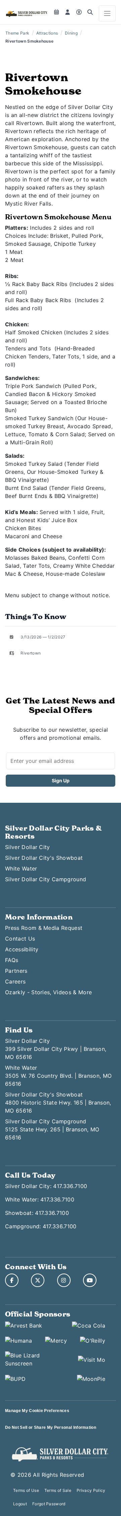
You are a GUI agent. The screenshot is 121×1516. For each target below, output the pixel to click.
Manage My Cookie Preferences (37, 1410)
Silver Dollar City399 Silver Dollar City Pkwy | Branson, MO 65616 (55, 1048)
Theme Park (17, 33)
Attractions (47, 33)
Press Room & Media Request (43, 927)
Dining (71, 33)
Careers (15, 981)
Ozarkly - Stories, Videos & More (48, 992)
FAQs (11, 960)
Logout (20, 1503)
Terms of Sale (57, 1490)
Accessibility (21, 949)
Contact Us (20, 938)
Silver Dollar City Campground (45, 879)
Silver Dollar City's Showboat (44, 857)
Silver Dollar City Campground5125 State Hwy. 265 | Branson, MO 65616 (52, 1129)
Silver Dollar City (27, 847)
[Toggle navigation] (107, 13)
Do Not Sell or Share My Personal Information (50, 1427)
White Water (21, 868)
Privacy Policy (91, 1490)
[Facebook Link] (11, 1280)
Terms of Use (26, 1490)
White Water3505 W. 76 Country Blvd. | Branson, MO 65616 (58, 1075)
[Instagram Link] (64, 1280)
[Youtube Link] (89, 1280)
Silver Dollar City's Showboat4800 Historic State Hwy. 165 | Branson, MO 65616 (58, 1102)
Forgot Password (49, 1503)
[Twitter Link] (37, 1280)
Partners (16, 970)
